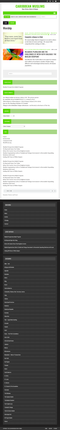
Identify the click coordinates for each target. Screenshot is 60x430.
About (6, 213)
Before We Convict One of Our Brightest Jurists (16, 151)
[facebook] (47, 1)
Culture (30, 49)
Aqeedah (6, 271)
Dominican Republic (9, 309)
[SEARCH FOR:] (48, 17)
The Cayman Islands (9, 397)
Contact (6, 224)
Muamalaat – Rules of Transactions (13, 355)
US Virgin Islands (8, 418)
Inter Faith (36, 49)
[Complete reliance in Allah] (13, 43)
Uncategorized (8, 414)
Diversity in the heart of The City (40, 105)
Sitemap (6, 220)
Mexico (6, 348)
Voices (6, 421)
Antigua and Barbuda (9, 267)
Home (6, 210)
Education (7, 316)
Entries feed (6, 138)
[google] (53, 1)
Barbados (7, 274)
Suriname (7, 390)
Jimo (4, 103)
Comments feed (7, 141)
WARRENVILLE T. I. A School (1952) (24, 99)
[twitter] (50, 1)
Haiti (6, 330)
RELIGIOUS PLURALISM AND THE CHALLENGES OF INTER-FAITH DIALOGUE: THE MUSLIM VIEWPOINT (40, 54)
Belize (6, 278)
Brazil (6, 285)
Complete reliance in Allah (34, 36)
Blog (33, 33)
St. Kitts (6, 376)
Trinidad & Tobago (9, 407)
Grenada (6, 323)
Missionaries (7, 351)
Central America (8, 288)
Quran (38, 34)
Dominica (7, 306)
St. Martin (7, 383)
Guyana (6, 327)
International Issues (44, 49)
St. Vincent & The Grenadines (11, 386)
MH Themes (19, 428)
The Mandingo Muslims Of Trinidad (18, 103)
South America (8, 372)
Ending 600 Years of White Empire (12, 157)
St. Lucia (7, 379)
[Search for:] (30, 73)
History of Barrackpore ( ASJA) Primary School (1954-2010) (24, 101)
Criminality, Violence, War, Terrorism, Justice (15, 292)
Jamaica (6, 344)
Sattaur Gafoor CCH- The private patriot (27, 97)
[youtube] (56, 1)
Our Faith (33, 34)
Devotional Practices (40, 33)
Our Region (7, 362)
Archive (6, 217)
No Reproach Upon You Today (11, 149)
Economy (6, 313)
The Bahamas (8, 393)
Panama (6, 365)
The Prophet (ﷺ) (45, 34)
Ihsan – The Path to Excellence (11, 334)
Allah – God (7, 264)
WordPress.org (7, 142)
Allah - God (28, 33)
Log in (4, 136)
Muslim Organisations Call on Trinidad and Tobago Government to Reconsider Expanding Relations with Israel (29, 247)
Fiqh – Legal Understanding (11, 320)
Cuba (6, 295)
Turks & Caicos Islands (10, 411)
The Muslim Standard (9, 400)
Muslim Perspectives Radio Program (13, 87)
